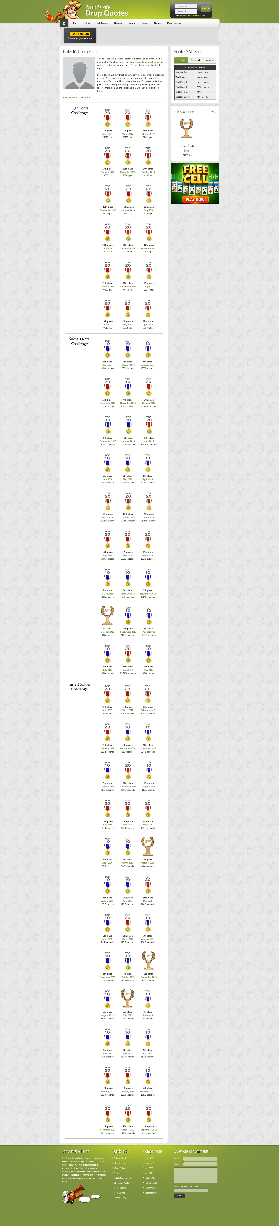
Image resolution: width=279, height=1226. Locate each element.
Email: (176, 1164)
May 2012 (127, 324)
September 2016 (108, 210)
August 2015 (107, 901)
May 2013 (107, 1053)
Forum (144, 23)
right (215, 112)
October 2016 (148, 172)
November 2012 (149, 248)
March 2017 (127, 134)
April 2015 (128, 555)
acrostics (66, 1168)
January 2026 (151, 1188)
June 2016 (107, 248)
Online (132, 23)
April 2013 (128, 1053)
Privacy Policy (120, 1198)
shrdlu (196, 150)
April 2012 (148, 324)
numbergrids (67, 1171)
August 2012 (149, 632)
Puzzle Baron (72, 1158)
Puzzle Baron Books (123, 1178)
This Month (195, 60)
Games (157, 23)
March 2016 (107, 517)
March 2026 (150, 1178)
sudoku (97, 1171)
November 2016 (127, 172)
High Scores (102, 23)
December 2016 (107, 403)
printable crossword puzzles (82, 1178)
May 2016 (127, 479)
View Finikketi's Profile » (76, 97)
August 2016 (128, 210)
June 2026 (149, 1163)
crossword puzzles (70, 1175)
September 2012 (128, 286)
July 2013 (127, 1015)
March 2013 (107, 594)
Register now (193, 15)
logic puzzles (77, 1168)
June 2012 (107, 324)
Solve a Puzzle (120, 1158)
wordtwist (80, 1171)
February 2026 (151, 1183)
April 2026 (149, 1173)
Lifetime (181, 60)
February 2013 (128, 594)
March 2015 (147, 555)
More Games (119, 1193)
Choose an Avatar (121, 1183)
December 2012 (147, 1091)
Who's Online (119, 1168)
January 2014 (147, 939)
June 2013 (148, 1015)
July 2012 (148, 286)
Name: (177, 1159)
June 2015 (149, 517)
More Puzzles (174, 23)
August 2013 (107, 1015)
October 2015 (128, 517)
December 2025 (152, 1193)
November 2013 (107, 977)
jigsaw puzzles (89, 1165)
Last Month (209, 60)
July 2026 (149, 1158)
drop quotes (91, 1168)
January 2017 (107, 172)
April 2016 (148, 479)
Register (118, 23)
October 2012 (107, 286)
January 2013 (127, 1091)
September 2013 (128, 248)
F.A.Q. (87, 23)
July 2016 (148, 210)
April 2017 (107, 134)
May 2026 (149, 1168)
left (212, 112)
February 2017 (148, 134)
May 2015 (107, 555)
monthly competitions (147, 62)
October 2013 (127, 977)
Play (75, 23)
